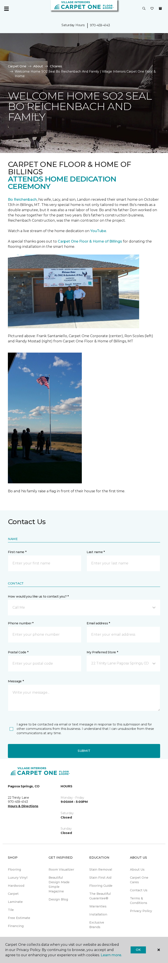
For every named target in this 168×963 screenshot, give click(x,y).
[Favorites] (152, 9)
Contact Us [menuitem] (138, 890)
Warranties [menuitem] (98, 906)
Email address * (98, 623)
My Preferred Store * (102, 652)
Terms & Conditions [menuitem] (138, 900)
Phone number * (20, 623)
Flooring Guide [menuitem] (100, 886)
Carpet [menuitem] (13, 894)
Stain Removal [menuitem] (100, 869)
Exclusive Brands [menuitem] (96, 925)
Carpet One (17, 66)
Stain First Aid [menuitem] (100, 878)
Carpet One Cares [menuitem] (139, 880)
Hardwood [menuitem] (16, 886)
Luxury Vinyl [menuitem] (17, 878)
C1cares (56, 66)
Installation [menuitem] (98, 914)
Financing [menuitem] (16, 926)
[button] (144, 9)
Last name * (96, 552)
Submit (84, 751)
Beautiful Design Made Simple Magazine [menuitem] (59, 884)
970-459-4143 (100, 25)
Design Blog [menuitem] (58, 899)
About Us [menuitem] (137, 869)
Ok (138, 950)
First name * (17, 552)
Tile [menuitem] (11, 910)
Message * (16, 681)
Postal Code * (18, 652)
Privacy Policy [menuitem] (141, 911)
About (38, 66)
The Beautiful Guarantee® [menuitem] (100, 896)
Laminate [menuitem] (15, 902)
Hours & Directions (23, 806)
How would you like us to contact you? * (38, 596)
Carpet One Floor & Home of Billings (90, 241)
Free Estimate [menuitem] (19, 918)
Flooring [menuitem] (14, 869)
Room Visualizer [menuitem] (61, 869)
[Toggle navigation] (6, 9)
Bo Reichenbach (22, 199)
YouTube (98, 231)
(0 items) (160, 8)
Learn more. (111, 955)
